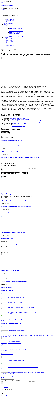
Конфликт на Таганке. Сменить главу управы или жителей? (26, 120)
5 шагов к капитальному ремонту (7, 5)
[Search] (15, 49)
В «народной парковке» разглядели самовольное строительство (14, 281)
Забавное (8, 42)
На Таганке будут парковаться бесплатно (11, 140)
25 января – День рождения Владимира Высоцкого (11, 244)
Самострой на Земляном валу (16, 31)
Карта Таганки (10, 45)
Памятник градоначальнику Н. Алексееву (11, 343)
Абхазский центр (13, 29)
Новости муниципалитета (12, 21)
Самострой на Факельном (15, 32)
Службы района (10, 44)
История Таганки (10, 38)
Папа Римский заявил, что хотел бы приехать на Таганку (22, 312)
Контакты (6, 46)
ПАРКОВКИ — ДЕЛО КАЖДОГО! (10, 151)
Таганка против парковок (6, 287)
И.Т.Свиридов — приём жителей (6, 12)
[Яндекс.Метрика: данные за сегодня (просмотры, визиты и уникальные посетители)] (5, 395)
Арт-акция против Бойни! (7, 313)
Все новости (4, 320)
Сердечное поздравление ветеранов (17, 349)
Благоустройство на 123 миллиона (16, 330)
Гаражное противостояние (13, 25)
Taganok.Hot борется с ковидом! (17, 118)
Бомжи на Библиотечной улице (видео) (13, 232)
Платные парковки (8, 23)
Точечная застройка (11, 27)
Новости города (10, 20)
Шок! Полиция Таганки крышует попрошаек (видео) (21, 307)
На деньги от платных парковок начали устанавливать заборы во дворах (20, 157)
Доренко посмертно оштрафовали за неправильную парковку (23, 319)
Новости (3, 2)
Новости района (10, 19)
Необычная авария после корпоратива (9, 275)
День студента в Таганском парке (8, 249)
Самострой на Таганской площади (17, 36)
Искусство (9, 40)
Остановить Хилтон (14, 33)
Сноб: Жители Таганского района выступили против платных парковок (30, 124)
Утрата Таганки (4, 344)
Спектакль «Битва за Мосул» (10, 270)
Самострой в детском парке (16, 28)
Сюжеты (6, 24)
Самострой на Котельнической (17, 35)
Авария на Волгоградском (18, 126)
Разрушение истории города (7, 238)
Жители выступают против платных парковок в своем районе (27, 122)
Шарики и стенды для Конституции (20, 119)
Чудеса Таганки (10, 41)
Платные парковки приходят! (19, 123)
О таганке (6, 37)
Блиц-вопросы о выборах (14, 341)
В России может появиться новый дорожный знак (14, 145)
